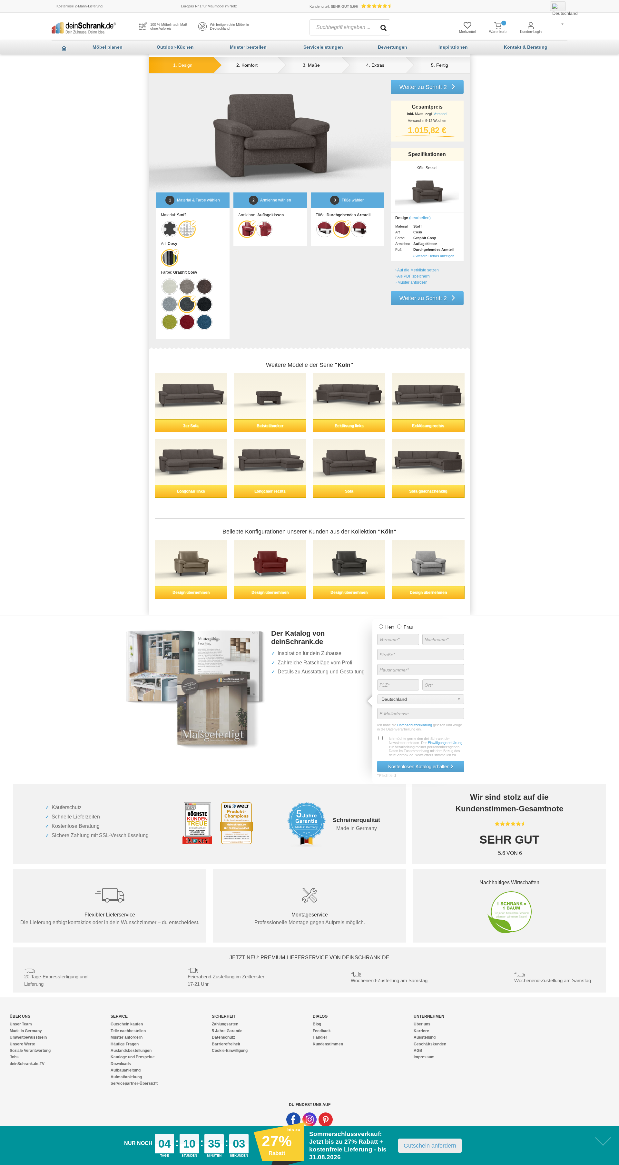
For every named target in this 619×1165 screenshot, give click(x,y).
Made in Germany (26, 1031)
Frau (407, 627)
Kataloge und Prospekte (133, 1057)
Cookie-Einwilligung (230, 1050)
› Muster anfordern (411, 282)
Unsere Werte (22, 1044)
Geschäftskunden (430, 1044)
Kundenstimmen (328, 1044)
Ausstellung (425, 1037)
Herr (389, 627)
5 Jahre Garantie (227, 1031)
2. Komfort (247, 65)
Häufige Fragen (125, 1044)
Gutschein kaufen (127, 1024)
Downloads (121, 1064)
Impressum (424, 1057)
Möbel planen (108, 47)
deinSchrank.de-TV (27, 1064)
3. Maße (311, 65)
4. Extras (375, 65)
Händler (320, 1037)
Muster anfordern (126, 1037)
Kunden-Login (531, 32)
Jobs (14, 1057)
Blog (317, 1024)
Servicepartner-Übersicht (134, 1083)
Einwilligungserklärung (445, 743)
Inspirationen (453, 47)
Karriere (421, 1031)
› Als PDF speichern (412, 276)
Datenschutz (223, 1037)
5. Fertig (439, 65)
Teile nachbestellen (128, 1031)
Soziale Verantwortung (30, 1050)
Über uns (422, 1024)
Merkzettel (467, 32)
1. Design (182, 65)
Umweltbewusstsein (28, 1037)
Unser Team (21, 1024)
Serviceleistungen (323, 47)
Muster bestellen (248, 47)
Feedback (322, 1031)
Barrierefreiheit (226, 1044)
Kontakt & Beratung (525, 47)
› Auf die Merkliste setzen (417, 270)
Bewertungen (392, 47)
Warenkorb (497, 32)
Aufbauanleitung (126, 1070)
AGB (418, 1050)
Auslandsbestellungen (131, 1050)
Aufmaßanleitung (126, 1077)
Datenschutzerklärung (414, 725)
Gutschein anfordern (430, 1145)
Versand (440, 114)
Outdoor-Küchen (175, 47)
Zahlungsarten (225, 1024)
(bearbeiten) (420, 218)
